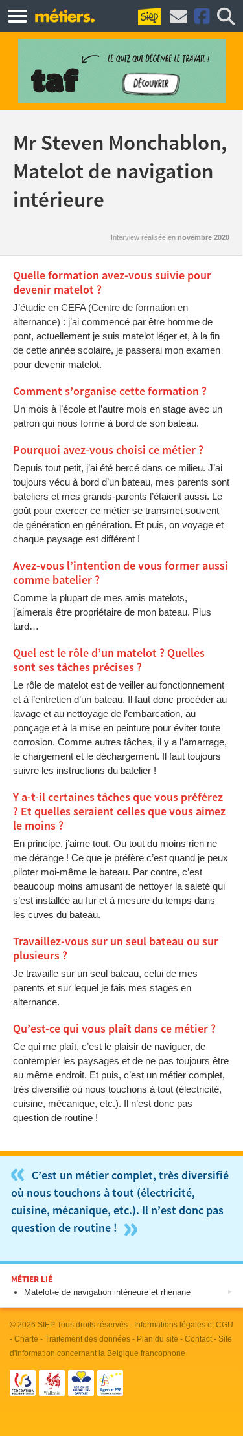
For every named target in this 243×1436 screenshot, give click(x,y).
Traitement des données (87, 1339)
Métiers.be (64, 15)
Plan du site (157, 1339)
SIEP (46, 1324)
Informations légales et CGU (183, 1324)
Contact (198, 1339)
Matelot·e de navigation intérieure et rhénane (107, 1292)
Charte (26, 1339)
